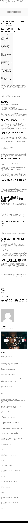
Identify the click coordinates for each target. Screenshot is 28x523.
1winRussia (2, 380)
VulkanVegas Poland (7, 25)
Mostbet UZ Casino (3, 461)
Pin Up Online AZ (3, 480)
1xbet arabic (2, 382)
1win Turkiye (2, 375)
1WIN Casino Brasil (3, 370)
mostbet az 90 (2, 429)
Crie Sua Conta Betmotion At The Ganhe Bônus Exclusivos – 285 (8, 417)
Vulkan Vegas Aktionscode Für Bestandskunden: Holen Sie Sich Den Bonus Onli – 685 (10, 497)
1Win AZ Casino (3, 362)
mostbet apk (2, 427)
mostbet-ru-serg (3, 466)
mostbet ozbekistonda (3, 454)
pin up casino (2, 475)
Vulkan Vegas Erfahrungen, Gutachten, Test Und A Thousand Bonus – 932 (9, 502)
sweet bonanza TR (3, 492)
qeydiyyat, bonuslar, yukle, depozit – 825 (5, 487)
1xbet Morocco (2, 402)
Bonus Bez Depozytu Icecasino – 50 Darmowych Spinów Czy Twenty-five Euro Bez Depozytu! (6, 62)
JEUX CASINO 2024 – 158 (4, 423)
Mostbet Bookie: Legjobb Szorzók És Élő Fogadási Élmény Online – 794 (9, 439)
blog (1, 412)
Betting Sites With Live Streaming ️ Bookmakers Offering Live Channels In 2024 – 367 (10, 411)
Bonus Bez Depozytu (4, 78)
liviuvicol (12, 25)
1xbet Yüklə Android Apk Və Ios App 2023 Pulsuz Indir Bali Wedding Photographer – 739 (11, 406)
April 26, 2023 (16, 301)
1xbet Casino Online (3, 392)
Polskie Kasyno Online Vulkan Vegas (6, 46)
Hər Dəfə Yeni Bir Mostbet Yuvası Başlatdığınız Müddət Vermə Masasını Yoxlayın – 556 (11, 422)
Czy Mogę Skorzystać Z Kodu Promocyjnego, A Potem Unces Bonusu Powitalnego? (6, 48)
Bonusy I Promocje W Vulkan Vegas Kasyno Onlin (21, 300)
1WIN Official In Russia (3, 373)
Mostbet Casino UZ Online (4, 443)
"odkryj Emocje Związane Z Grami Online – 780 (6, 356)
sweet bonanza (2, 491)
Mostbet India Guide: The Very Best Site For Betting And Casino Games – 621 (10, 448)
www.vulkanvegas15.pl (9, 255)
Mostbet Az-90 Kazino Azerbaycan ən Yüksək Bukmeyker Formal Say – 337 (9, 432)
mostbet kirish (2, 449)
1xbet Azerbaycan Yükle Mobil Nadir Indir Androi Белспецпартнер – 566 (9, 387)
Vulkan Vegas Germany (3, 503)
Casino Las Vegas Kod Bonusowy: (6, 68)
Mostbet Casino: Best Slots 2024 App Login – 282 (6, 444)
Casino (1, 413)
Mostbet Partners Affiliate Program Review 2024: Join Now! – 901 (8, 455)
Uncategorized (2, 496)
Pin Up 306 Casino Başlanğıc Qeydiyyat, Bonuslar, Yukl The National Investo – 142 (10, 470)
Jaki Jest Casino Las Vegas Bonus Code (6, 45)
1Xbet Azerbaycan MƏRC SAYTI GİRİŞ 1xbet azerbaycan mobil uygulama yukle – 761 (10, 385)
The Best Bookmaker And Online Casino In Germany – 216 (7, 493)
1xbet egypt (2, 393)
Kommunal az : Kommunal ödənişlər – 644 (6, 424)
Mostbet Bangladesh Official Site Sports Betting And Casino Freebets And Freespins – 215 (11, 438)
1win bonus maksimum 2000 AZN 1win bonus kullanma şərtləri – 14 (8, 364)
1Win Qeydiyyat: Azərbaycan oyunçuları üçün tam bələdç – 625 (8, 374)
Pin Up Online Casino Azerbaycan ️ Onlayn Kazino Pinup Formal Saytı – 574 (9, 481)
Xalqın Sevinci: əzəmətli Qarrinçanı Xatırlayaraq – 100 (7, 507)
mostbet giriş (2, 445)
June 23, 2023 (2, 25)
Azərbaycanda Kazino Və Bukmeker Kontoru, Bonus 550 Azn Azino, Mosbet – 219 (10, 408)
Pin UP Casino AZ (3, 476)
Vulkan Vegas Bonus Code (5, 40)
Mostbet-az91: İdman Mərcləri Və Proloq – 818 (6, 465)
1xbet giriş (2, 394)
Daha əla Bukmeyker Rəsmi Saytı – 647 (5, 418)
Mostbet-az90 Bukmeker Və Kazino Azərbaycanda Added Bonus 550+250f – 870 (10, 464)
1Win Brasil (2, 368)
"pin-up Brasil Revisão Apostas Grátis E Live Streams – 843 (7, 357)
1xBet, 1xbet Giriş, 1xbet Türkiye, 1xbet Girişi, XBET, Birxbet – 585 (8, 407)
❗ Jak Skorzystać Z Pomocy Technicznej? (7, 67)
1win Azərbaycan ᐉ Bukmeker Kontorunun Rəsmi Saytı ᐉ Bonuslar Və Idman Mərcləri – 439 (11, 363)
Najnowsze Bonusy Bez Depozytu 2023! (6, 51)
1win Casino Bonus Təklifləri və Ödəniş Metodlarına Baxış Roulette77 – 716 (9, 369)
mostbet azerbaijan (3, 434)
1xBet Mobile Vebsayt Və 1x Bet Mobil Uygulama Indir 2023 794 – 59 (9, 399)
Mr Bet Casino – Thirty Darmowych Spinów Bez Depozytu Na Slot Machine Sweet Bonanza (6, 76)
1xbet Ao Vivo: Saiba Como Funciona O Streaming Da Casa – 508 (8, 381)
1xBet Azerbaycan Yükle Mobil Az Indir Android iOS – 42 (7, 386)
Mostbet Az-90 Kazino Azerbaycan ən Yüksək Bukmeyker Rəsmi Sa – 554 (9, 433)
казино (2, 508)
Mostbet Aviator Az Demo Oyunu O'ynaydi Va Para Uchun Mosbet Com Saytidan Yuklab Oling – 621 (12, 428)
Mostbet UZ (2, 460)
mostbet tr (2, 459)
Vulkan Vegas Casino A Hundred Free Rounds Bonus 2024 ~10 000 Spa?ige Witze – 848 (11, 498)
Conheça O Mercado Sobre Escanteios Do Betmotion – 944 (8, 416)
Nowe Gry (3, 35)
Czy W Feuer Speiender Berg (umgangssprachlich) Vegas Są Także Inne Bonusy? (6, 42)
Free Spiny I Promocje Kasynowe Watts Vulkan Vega (6, 300)
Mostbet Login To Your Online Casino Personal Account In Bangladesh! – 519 (10, 450)
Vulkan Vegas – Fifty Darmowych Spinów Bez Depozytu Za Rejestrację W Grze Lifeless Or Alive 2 (6, 72)
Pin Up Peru (2, 482)
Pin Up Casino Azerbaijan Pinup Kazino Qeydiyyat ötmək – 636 (8, 477)
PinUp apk (2, 486)
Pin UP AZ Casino (3, 471)
